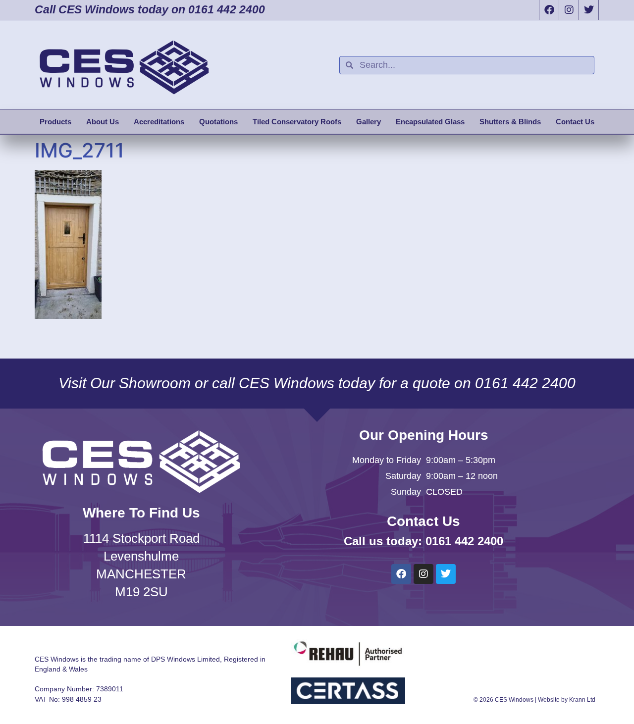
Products (55, 121)
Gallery (368, 121)
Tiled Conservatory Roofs (297, 121)
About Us (102, 121)
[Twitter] (588, 10)
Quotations (218, 121)
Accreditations (159, 121)
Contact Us (575, 121)
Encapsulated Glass (430, 121)
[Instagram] (569, 10)
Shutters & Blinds (510, 121)
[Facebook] (549, 10)
